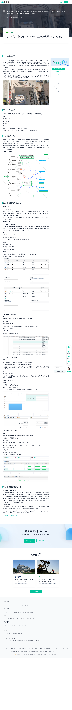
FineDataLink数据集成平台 (45, 648)
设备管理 (15, 612)
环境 (14, 4)
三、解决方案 (56, 86)
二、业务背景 (56, 83)
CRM (11, 612)
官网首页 (4, 4)
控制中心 (24, 605)
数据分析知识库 (43, 651)
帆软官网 (13, 648)
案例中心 (9, 4)
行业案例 (16, 625)
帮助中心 (12, 618)
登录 (61, 2)
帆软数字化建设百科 (33, 651)
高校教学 (32, 618)
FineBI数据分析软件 (32, 648)
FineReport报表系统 (21, 648)
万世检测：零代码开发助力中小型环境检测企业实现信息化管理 (30, 4)
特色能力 (29, 605)
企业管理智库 (24, 651)
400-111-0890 (15, 636)
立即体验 (28, 541)
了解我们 (6, 622)
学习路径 (17, 618)
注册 (66, 2)
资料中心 (6, 615)
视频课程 (22, 618)
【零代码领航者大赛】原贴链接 (12, 515)
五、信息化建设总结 (58, 91)
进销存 (24, 612)
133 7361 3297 (13, 638)
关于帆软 (6, 625)
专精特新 (20, 612)
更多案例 (35, 591)
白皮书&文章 (6, 618)
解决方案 (6, 608)
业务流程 (11, 605)
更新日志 (25, 625)
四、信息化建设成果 (58, 88)
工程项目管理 (30, 612)
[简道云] (5, 2)
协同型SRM (6, 612)
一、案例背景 (56, 81)
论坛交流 (27, 618)
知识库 (19, 605)
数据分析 (34, 605)
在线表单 (6, 605)
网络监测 (30, 625)
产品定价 (20, 625)
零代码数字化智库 (15, 651)
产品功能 (6, 602)
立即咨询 (41, 541)
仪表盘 (15, 605)
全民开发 (11, 625)
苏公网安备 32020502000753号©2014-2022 (26, 654)
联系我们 (6, 630)
